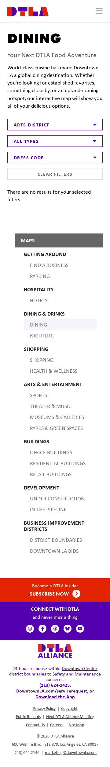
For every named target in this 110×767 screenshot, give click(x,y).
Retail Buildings (51, 474)
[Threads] (55, 629)
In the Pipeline (48, 509)
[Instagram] (30, 629)
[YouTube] (80, 629)
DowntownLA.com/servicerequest (51, 690)
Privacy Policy (44, 708)
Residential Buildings (58, 463)
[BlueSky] (68, 629)
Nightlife (42, 335)
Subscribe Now (50, 594)
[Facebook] (42, 629)
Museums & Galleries (57, 417)
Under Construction (57, 498)
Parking (40, 276)
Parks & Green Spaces (56, 428)
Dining (38, 324)
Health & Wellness (53, 371)
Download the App (55, 696)
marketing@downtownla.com (71, 752)
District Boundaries (56, 540)
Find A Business (49, 265)
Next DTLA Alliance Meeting (70, 716)
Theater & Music (51, 406)
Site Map (76, 724)
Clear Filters (55, 174)
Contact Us (35, 724)
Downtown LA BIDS (54, 551)
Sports (38, 395)
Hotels (38, 300)
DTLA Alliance (62, 736)
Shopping (41, 360)
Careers (56, 724)
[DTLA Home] (28, 11)
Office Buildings (51, 452)
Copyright (69, 708)
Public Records (28, 716)
